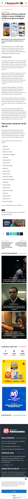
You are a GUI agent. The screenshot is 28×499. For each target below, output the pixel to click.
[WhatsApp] (14, 233)
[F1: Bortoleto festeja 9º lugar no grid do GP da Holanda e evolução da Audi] (14, 269)
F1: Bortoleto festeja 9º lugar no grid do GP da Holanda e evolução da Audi (14, 280)
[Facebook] (7, 233)
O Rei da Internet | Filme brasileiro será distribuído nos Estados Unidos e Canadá (14, 335)
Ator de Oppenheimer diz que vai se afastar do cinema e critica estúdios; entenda (14, 307)
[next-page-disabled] (5, 420)
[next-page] (5, 342)
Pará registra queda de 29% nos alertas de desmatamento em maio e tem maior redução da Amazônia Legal (7, 245)
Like (5, 350)
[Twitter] (11, 233)
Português (18, 497)
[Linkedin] (18, 233)
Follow (14, 350)
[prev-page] (2, 342)
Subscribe (22, 350)
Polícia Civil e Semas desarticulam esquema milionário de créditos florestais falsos (21, 244)
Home (2, 9)
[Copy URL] (21, 233)
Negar (14, 495)
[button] (26, 479)
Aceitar (14, 491)
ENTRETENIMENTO (9, 9)
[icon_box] (10, 446)
